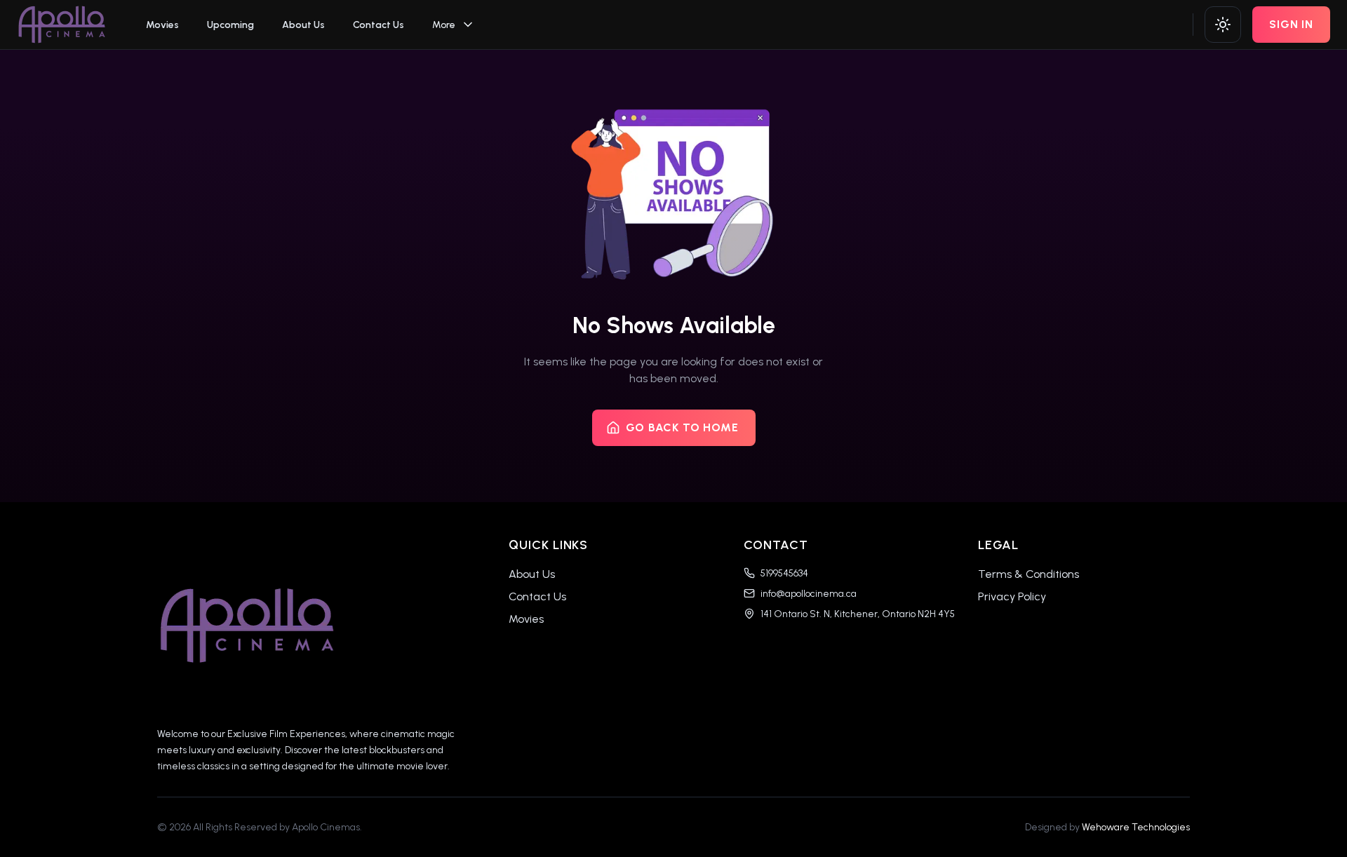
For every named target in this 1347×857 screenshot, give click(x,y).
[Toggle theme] (1223, 24)
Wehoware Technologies (1136, 827)
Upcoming (230, 25)
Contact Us (378, 25)
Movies (162, 25)
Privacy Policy (1012, 596)
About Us (303, 25)
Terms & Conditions (1028, 574)
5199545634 (784, 573)
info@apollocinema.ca (808, 594)
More (443, 25)
